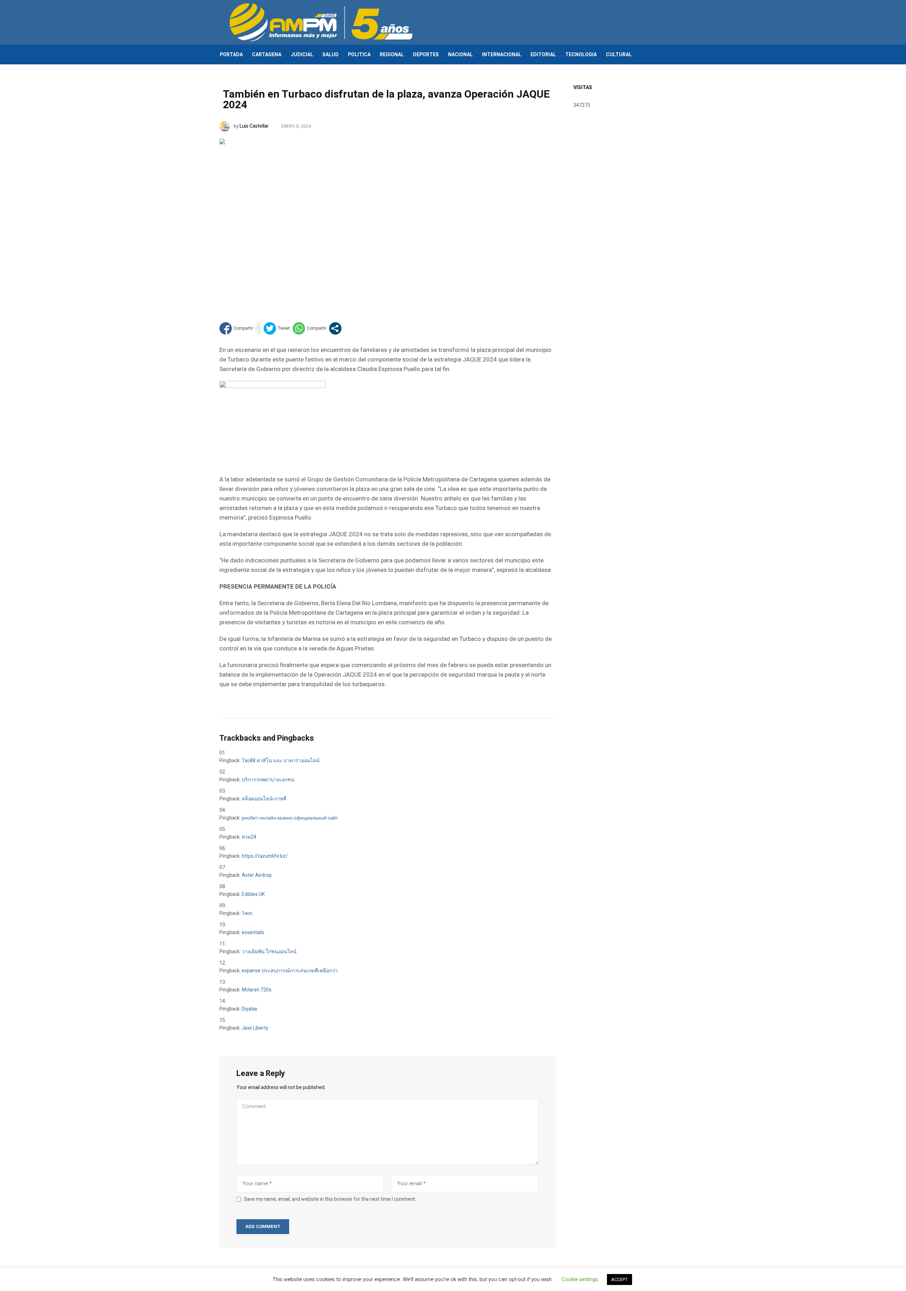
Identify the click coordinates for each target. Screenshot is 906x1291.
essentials (253, 932)
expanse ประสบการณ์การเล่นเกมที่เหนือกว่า (290, 970)
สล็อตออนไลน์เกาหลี (264, 799)
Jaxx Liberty (255, 1028)
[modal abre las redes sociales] (335, 328)
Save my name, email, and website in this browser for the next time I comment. (330, 1199)
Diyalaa (249, 1009)
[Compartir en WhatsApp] (309, 328)
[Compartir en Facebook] (236, 328)
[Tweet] (277, 328)
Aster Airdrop (257, 875)
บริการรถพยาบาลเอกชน (268, 779)
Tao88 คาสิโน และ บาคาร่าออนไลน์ (281, 760)
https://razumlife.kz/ (265, 856)
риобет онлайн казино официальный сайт (290, 818)
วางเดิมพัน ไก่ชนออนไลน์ (269, 951)
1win (247, 913)
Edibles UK (253, 894)
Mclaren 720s (256, 990)
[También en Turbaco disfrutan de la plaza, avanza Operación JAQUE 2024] (387, 219)
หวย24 (249, 837)
